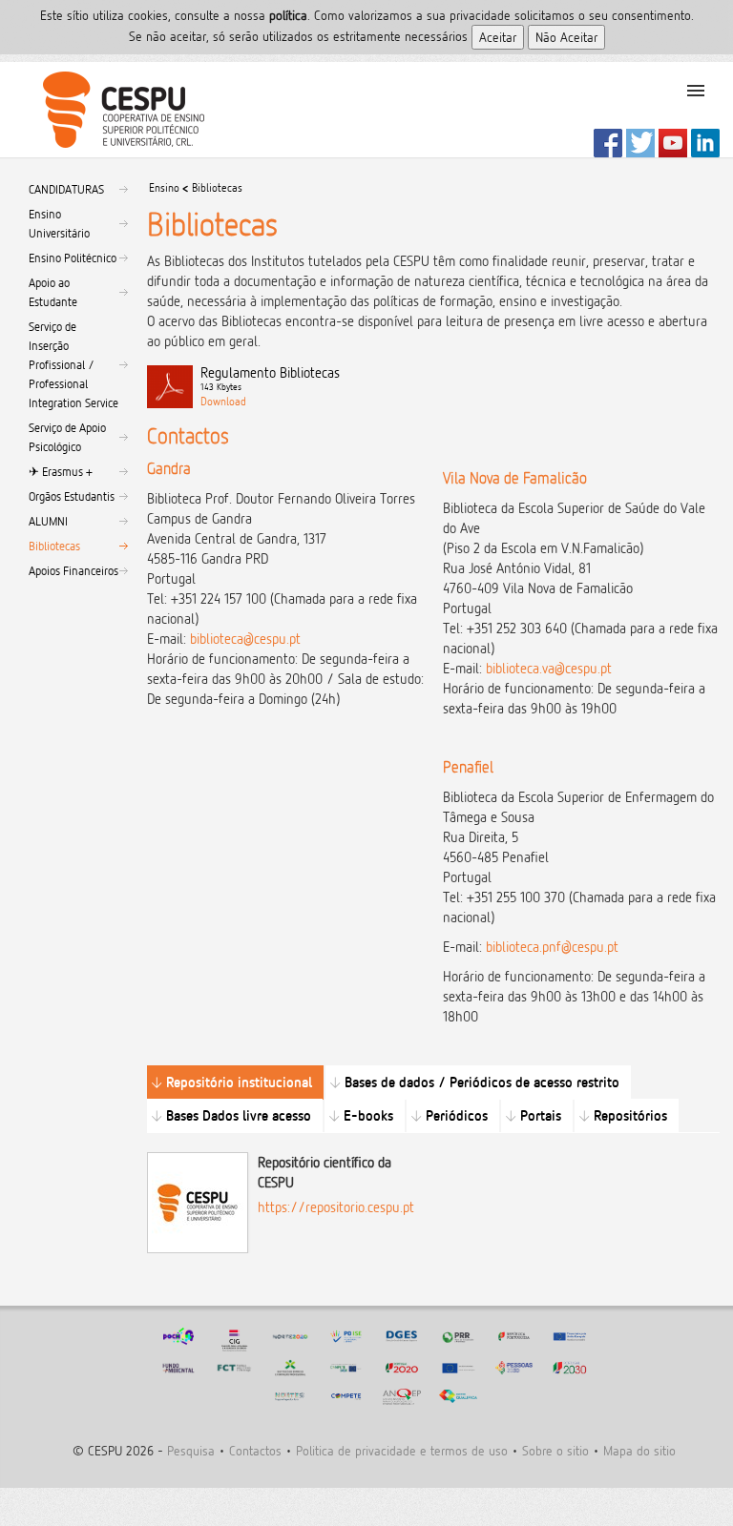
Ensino (164, 187)
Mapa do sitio (639, 1450)
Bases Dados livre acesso (238, 1115)
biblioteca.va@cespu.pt (549, 668)
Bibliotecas (54, 545)
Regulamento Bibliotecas (270, 378)
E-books (368, 1115)
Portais (540, 1115)
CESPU (116, 110)
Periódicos (457, 1115)
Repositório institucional (239, 1082)
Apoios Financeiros (73, 570)
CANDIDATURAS (66, 188)
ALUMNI (48, 520)
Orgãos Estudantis (72, 496)
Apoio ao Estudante (53, 292)
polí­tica (288, 15)
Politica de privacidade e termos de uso (402, 1450)
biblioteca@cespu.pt (245, 638)
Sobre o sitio (555, 1450)
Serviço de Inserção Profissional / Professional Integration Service (73, 364)
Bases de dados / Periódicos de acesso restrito (482, 1082)
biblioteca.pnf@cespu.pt (552, 947)
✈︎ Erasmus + (61, 471)
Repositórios (630, 1115)
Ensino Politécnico (72, 257)
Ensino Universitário (59, 223)
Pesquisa (191, 1450)
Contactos (255, 1450)
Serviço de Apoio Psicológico (67, 437)
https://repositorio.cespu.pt (336, 1207)
